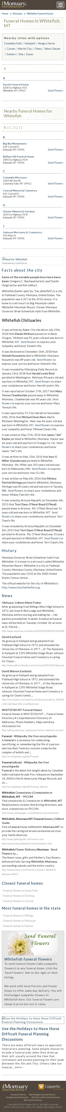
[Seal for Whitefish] (14, 259)
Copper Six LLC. (32, 1104)
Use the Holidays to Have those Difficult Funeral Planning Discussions (30, 1033)
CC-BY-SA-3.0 (21, 263)
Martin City (25, 48)
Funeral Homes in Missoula (19, 920)
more (19, 1067)
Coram (11, 48)
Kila (21, 54)
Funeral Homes (18, 1094)
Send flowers (28, 341)
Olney (38, 48)
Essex (29, 54)
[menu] (60, 5)
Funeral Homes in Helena (18, 926)
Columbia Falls (13, 43)
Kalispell (30, 43)
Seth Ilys (11, 263)
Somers (11, 54)
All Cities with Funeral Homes (45, 1097)
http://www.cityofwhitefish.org (21, 587)
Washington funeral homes (42, 1094)
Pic (3, 263)
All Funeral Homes (33, 1100)
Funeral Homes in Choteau (19, 895)
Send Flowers (55, 90)
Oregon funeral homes (17, 1097)
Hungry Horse (46, 43)
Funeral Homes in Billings (18, 915)
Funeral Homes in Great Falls (20, 890)
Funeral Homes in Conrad (18, 901)
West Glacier (52, 48)
